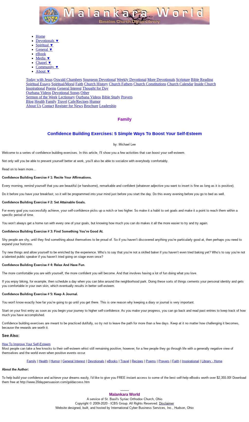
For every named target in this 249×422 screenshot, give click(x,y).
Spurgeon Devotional (99, 80)
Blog (30, 101)
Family (51, 101)
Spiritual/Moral (62, 84)
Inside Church (205, 84)
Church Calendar (180, 84)
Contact (48, 106)
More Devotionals (161, 80)
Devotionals (96, 361)
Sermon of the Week (41, 97)
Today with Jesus (39, 80)
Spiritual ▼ (44, 45)
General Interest (69, 88)
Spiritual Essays (38, 84)
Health (40, 101)
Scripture (183, 80)
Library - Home (212, 361)
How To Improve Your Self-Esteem (26, 344)
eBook (41, 54)
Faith (79, 84)
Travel (62, 101)
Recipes (137, 361)
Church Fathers (121, 84)
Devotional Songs (66, 93)
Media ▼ (43, 58)
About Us (33, 106)
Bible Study (111, 97)
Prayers (127, 97)
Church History (96, 84)
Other (84, 93)
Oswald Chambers (67, 80)
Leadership (107, 106)
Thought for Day (95, 88)
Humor (94, 101)
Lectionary (66, 97)
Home (40, 36)
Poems (51, 88)
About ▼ (43, 71)
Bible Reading (202, 80)
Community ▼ (47, 67)
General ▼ (44, 49)
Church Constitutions (149, 84)
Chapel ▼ (44, 62)
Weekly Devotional (131, 80)
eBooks (112, 361)
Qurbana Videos (38, 93)
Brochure (91, 106)
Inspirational (35, 88)
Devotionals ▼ (47, 41)
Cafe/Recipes (78, 101)
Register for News (69, 106)
